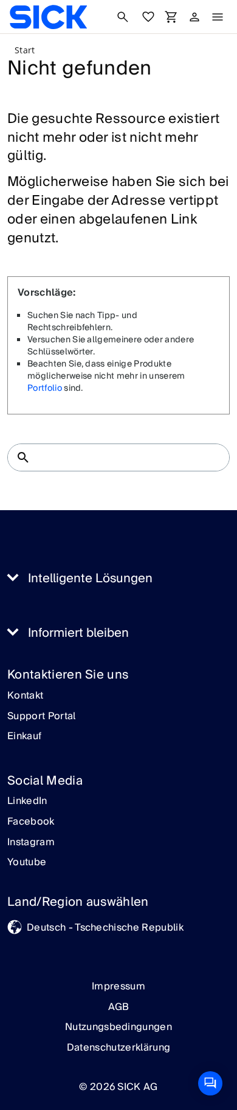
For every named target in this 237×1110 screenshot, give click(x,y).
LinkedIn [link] (27, 801)
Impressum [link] (118, 986)
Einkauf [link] (24, 737)
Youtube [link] (26, 863)
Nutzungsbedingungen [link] (118, 1027)
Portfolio (44, 388)
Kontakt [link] (25, 696)
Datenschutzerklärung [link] (118, 1047)
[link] (48, 17)
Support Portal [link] (41, 717)
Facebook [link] (31, 822)
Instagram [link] (31, 843)
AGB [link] (118, 1007)
